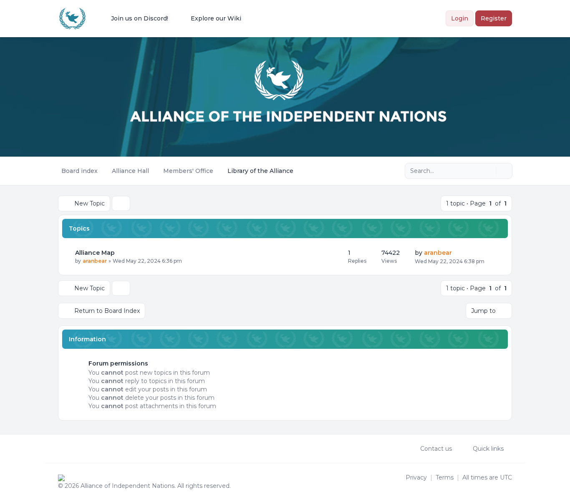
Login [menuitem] (459, 18)
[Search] (489, 171)
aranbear (95, 261)
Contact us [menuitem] (436, 448)
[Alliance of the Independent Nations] (72, 18)
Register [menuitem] (494, 18)
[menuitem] (134, 18)
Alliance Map (95, 252)
